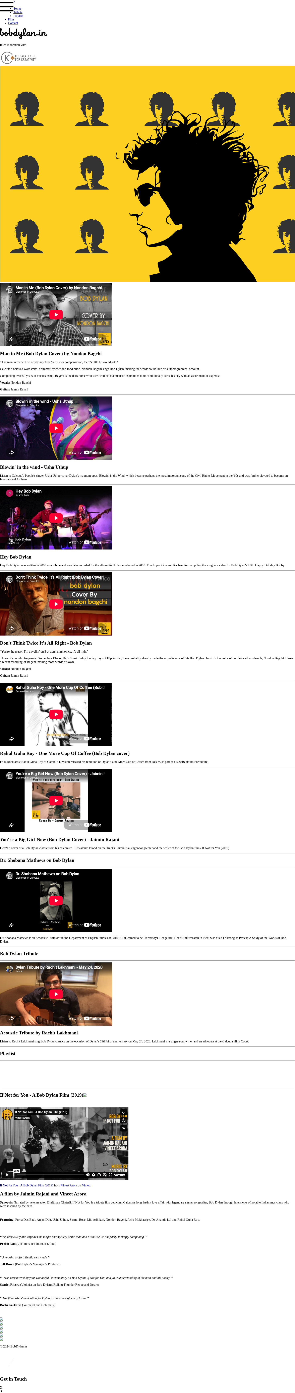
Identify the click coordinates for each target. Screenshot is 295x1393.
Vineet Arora (69, 1185)
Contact (13, 23)
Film (11, 19)
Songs (17, 8)
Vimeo (86, 1185)
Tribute (17, 12)
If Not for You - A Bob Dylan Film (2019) (26, 1185)
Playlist (18, 15)
